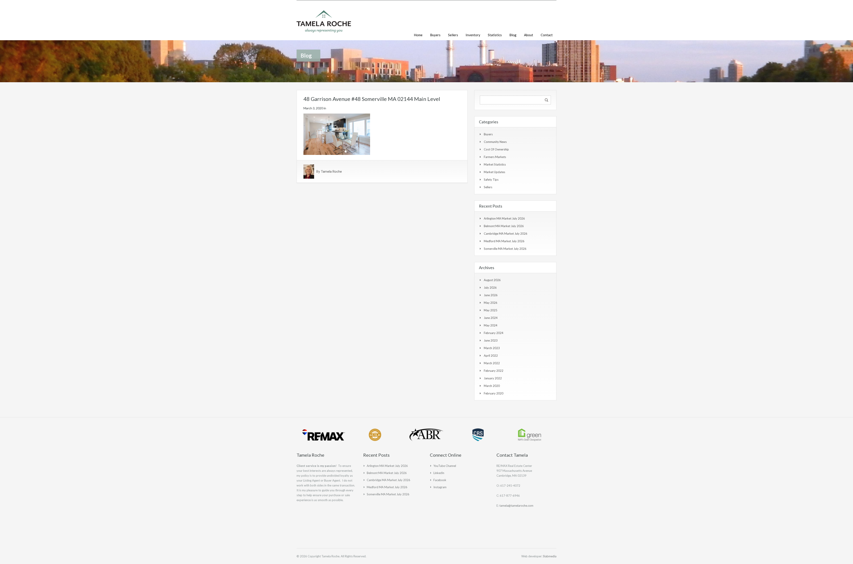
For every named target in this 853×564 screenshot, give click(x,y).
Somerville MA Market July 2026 (505, 248)
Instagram (439, 487)
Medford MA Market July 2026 (504, 241)
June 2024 (491, 318)
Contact (547, 35)
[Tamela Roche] (324, 23)
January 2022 (493, 378)
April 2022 (491, 355)
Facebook (439, 480)
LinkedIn (438, 473)
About (528, 35)
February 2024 (493, 333)
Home (418, 35)
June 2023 (491, 340)
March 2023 (492, 348)
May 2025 (490, 310)
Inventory (473, 35)
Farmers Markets (495, 157)
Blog (512, 35)
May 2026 (490, 302)
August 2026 (492, 280)
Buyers (435, 35)
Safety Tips (491, 179)
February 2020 (493, 393)
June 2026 (491, 295)
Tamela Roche (331, 172)
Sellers (453, 35)
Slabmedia (549, 556)
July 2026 (490, 287)
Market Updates (494, 172)
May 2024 (490, 325)
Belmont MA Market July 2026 (504, 226)
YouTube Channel (444, 466)
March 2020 (492, 386)
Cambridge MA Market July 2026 (505, 233)
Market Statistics (495, 164)
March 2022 (492, 363)
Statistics (495, 35)
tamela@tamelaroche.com (516, 505)
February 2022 (493, 370)
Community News (495, 142)
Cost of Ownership (496, 149)
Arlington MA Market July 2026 (504, 218)
